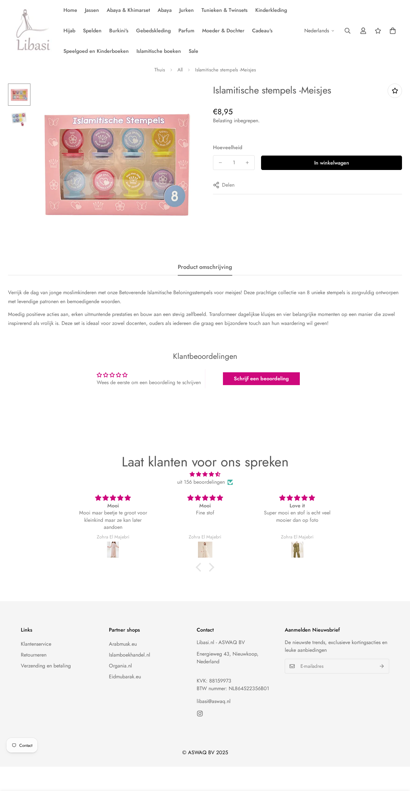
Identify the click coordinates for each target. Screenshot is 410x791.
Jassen (92, 10)
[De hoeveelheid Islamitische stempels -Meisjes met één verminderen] (220, 163)
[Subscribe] (382, 666)
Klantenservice (36, 644)
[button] (392, 30)
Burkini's (118, 30)
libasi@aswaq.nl (214, 701)
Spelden (92, 30)
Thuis (159, 69)
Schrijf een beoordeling (261, 378)
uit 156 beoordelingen (201, 482)
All (180, 69)
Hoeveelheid (227, 147)
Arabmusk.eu (123, 644)
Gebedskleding (153, 30)
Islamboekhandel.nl (129, 654)
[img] (205, 474)
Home (70, 10)
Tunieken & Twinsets (224, 10)
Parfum (186, 30)
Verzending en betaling (46, 665)
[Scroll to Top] (397, 756)
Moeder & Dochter (223, 30)
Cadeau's (262, 30)
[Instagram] (200, 713)
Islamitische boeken (158, 51)
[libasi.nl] (31, 30)
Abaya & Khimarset (128, 10)
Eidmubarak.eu (125, 676)
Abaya (165, 10)
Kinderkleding (271, 10)
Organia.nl (120, 665)
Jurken (186, 10)
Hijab (69, 30)
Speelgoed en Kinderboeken (96, 51)
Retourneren (33, 654)
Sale (193, 51)
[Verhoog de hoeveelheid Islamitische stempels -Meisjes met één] (247, 163)
